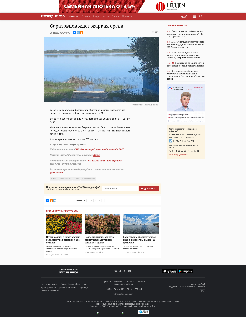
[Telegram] (78, 32)
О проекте (106, 281)
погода (76, 179)
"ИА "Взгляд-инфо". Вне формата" (104, 160)
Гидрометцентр (65, 179)
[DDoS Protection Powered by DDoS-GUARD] (143, 313)
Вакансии (118, 281)
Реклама (129, 281)
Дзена (96, 154)
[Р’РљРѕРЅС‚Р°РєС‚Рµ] (74, 32)
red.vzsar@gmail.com (178, 154)
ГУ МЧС (54, 179)
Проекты (127, 16)
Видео (96, 16)
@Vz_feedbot (56, 172)
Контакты (140, 281)
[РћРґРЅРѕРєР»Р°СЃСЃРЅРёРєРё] (81, 32)
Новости (74, 16)
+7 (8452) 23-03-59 (177, 151)
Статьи (86, 16)
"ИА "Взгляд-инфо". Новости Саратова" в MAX (99, 149)
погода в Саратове (88, 179)
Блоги (115, 16)
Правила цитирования (123, 284)
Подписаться (148, 188)
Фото (106, 16)
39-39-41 (195, 151)
